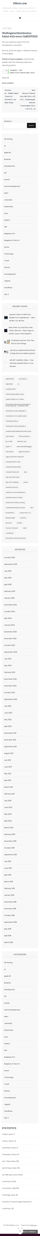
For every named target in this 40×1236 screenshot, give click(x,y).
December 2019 (10, 841)
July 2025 (7, 571)
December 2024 (10, 605)
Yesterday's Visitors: (10, 1154)
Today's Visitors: (8, 1141)
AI (5, 146)
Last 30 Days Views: (9, 1168)
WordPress (8, 287)
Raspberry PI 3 (9, 233)
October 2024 (9, 611)
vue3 (25, 528)
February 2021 (9, 794)
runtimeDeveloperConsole (15, 508)
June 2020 (8, 807)
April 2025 (8, 584)
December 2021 (10, 733)
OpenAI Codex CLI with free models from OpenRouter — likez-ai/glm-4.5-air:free (22, 317)
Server (6, 247)
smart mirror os (25, 513)
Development (8, 83)
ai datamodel (11, 389)
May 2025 (8, 578)
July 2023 (7, 659)
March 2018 (8, 942)
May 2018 (7, 929)
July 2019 (7, 861)
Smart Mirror (10, 513)
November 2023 (10, 638)
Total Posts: (6, 1208)
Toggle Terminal (28, 1232)
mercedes (9, 452)
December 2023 (10, 632)
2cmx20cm (23, 379)
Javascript (8, 200)
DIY (5, 173)
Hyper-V (9, 446)
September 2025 (10, 564)
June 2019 (8, 868)
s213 (31, 508)
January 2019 (9, 895)
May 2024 (8, 618)
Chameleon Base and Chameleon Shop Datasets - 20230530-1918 (18, 405)
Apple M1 (7, 152)
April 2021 (7, 780)
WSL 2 (6, 294)
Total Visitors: (7, 1188)
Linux (6, 213)
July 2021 (7, 760)
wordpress (10, 533)
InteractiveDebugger (24, 446)
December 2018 (10, 902)
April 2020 (8, 821)
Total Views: (7, 1181)
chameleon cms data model (16, 416)
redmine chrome (12, 487)
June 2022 (8, 713)
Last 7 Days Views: (9, 1161)
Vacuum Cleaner (12, 528)
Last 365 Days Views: (10, 1175)
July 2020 (7, 800)
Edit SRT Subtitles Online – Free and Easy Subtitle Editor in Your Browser (22, 363)
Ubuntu (7, 267)
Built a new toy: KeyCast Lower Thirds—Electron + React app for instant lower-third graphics (21, 330)
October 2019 (9, 848)
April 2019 (7, 875)
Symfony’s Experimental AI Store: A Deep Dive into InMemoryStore (22, 351)
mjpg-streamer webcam (15, 457)
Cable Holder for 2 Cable (15, 399)
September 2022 (10, 699)
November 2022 (10, 686)
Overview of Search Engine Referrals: (16, 1202)
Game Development (12, 186)
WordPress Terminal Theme (16, 538)
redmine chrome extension (15, 492)
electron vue (21, 441)
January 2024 (9, 625)
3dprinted (9, 384)
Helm (6, 193)
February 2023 (9, 672)
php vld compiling (12, 482)
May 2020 (8, 814)
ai (18, 384)
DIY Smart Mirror (24, 436)
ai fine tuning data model (15, 394)
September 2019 (10, 855)
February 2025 (9, 591)
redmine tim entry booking (15, 502)
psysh (26, 482)
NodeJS (7, 220)
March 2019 (8, 882)
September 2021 (10, 746)
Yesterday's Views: (9, 1148)
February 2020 (9, 834)
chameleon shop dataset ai (16, 426)
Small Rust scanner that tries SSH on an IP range (22, 342)
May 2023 (8, 665)
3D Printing (8, 139)
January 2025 (9, 598)
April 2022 (8, 726)
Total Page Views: (9, 1195)
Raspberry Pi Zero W (11, 240)
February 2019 (9, 888)
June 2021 (8, 767)
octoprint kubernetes (13, 467)
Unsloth (19, 523)
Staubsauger (10, 518)
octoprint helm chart (13, 462)
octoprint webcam (12, 472)
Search (8, 121)
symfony (23, 518)
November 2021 (10, 740)
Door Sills (9, 441)
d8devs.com (20, 3)
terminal (9, 523)
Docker (7, 179)
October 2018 (9, 915)
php (25, 472)
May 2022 (8, 719)
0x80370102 (10, 379)
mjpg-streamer (24, 452)
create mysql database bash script (18, 431)
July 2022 (7, 706)
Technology (8, 254)
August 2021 (8, 753)
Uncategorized (10, 274)
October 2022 (9, 692)
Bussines (7, 159)
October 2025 (9, 557)
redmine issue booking (14, 497)
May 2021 (7, 773)
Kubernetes (8, 206)
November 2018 (10, 909)
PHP (5, 227)
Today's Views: (8, 1134)
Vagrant (7, 281)
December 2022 (10, 679)
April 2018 (7, 936)
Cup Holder (10, 436)
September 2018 (10, 922)
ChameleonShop (12, 421)
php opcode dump (12, 477)
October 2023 (9, 645)
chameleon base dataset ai (16, 411)
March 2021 (8, 787)
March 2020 (8, 828)
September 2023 (10, 652)
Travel (6, 260)
